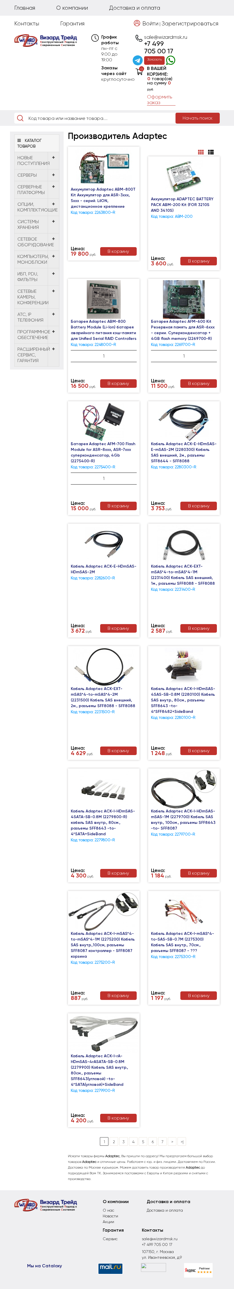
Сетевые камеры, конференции (33, 297)
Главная (24, 8)
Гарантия (72, 23)
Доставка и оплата (134, 8)
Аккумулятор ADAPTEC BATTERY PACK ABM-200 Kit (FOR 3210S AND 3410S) (182, 205)
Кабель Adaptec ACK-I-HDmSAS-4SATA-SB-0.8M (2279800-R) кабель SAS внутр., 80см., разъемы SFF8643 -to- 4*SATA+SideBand (103, 822)
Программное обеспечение (33, 334)
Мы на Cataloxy (44, 1265)
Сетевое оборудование (35, 241)
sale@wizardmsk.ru (165, 37)
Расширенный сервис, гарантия (33, 354)
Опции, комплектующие (37, 207)
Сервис (110, 1238)
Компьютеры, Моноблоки (33, 259)
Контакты (26, 23)
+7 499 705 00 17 (158, 47)
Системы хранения (28, 224)
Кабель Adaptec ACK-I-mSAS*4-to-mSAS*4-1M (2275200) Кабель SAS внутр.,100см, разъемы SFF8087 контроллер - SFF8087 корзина (103, 945)
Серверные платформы (31, 189)
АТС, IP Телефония (30, 317)
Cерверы (27, 175)
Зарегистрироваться (190, 23)
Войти (150, 23)
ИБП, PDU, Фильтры (27, 276)
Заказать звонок (154, 61)
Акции (108, 1221)
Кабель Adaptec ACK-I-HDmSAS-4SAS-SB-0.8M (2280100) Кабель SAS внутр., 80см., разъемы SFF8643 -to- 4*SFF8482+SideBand (183, 700)
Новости (110, 1216)
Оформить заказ (159, 99)
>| (182, 1141)
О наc (108, 1210)
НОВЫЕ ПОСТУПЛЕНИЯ (33, 160)
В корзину (118, 251)
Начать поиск (198, 118)
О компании (72, 8)
